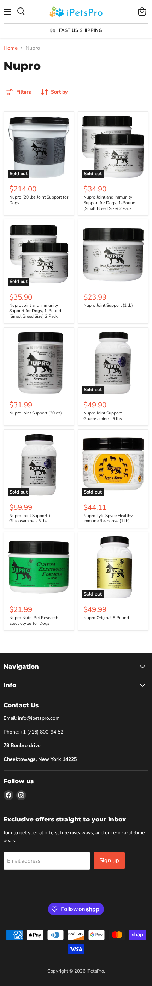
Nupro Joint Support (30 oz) (35, 413)
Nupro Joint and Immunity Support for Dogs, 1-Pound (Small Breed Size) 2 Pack (109, 202)
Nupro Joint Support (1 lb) (108, 305)
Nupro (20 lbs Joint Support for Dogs (38, 200)
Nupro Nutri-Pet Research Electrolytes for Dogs (33, 620)
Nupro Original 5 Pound (106, 617)
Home (11, 48)
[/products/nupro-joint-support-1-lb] (113, 254)
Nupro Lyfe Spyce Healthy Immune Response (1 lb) (108, 518)
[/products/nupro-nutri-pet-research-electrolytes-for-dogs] (39, 567)
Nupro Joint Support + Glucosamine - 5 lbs (104, 416)
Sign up (109, 860)
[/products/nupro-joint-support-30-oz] (39, 363)
